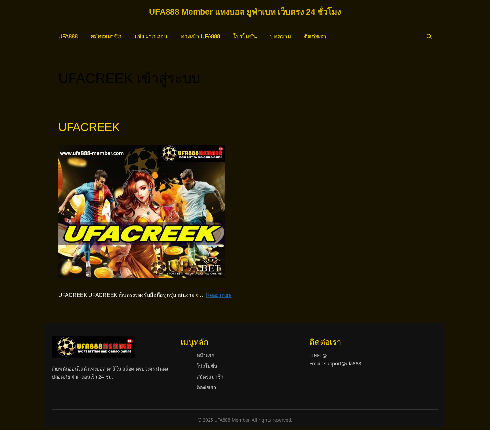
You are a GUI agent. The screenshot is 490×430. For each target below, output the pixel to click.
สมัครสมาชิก (106, 36)
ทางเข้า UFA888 (200, 36)
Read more (218, 295)
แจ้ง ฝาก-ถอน (151, 36)
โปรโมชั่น (245, 36)
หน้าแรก (205, 355)
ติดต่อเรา (315, 36)
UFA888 (67, 36)
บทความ (280, 36)
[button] (429, 37)
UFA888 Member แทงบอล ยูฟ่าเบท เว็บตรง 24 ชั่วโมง (245, 11)
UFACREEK (89, 126)
